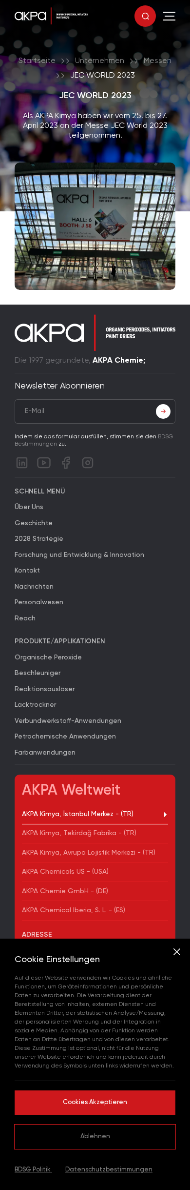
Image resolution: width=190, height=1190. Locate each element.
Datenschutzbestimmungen (108, 1170)
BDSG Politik (33, 1170)
